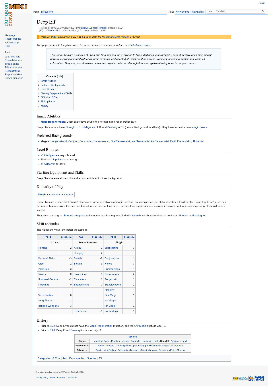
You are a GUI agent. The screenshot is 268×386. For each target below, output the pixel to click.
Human (101, 345)
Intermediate (55, 194)
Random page (12, 42)
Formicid (145, 350)
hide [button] (60, 76)
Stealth (78, 263)
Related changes (13, 60)
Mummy (181, 350)
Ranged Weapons (74, 215)
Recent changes (13, 39)
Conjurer (73, 141)
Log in (262, 3)
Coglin (99, 350)
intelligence (50, 155)
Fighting (42, 247)
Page (36, 11)
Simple (42, 194)
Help (7, 46)
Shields (78, 258)
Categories (44, 358)
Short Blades (45, 295)
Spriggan (143, 345)
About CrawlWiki (57, 378)
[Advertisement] (249, 73)
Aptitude (66, 237)
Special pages (12, 64)
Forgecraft (111, 279)
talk (95, 28)
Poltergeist (123, 350)
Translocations (113, 284)
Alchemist (198, 141)
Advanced (68, 194)
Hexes (108, 263)
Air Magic (110, 305)
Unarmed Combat (48, 279)
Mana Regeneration (53, 121)
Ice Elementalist (140, 141)
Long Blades (45, 300)
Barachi (179, 345)
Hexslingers (198, 215)
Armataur (175, 341)
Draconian (147, 341)
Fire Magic (111, 295)
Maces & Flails (46, 258)
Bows (74, 330)
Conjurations (112, 258)
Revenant (155, 345)
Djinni (134, 345)
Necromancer (101, 141)
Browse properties (14, 78)
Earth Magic (112, 311)
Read (171, 11)
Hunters (183, 215)
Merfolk (125, 341)
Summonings (112, 268)
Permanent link (12, 71)
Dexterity (112, 127)
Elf (100, 358)
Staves (42, 274)
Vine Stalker (110, 350)
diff (41, 30)
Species (133, 336)
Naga (154, 350)
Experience (80, 311)
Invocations (80, 274)
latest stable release (117, 36)
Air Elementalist (160, 141)
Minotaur (115, 341)
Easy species (76, 358)
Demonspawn (123, 345)
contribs (102, 28)
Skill (48, 237)
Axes (41, 263)
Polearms (43, 268)
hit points (57, 159)
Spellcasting (112, 247)
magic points (199, 127)
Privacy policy (42, 378)
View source (182, 11)
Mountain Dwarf (101, 341)
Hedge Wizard (59, 141)
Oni (171, 345)
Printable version (13, 67)
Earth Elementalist (180, 141)
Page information (13, 74)
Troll (156, 341)
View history (197, 11)
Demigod (134, 350)
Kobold (136, 215)
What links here (12, 56)
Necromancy (112, 274)
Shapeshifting (82, 284)
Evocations (80, 279)
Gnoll (184, 341)
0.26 (52, 330)
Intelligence (88, 127)
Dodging (78, 253)
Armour (78, 247)
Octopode (163, 350)
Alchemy (109, 289)
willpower (49, 163)
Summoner (86, 141)
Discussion (47, 11)
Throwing (43, 284)
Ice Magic (110, 300)
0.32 (53, 36)
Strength (70, 127)
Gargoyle (135, 341)
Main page (10, 35)
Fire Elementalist (120, 141)
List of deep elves (140, 45)
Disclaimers (72, 378)
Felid (172, 350)
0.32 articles (60, 358)
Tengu (165, 345)
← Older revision (52, 30)
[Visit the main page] (16, 14)
